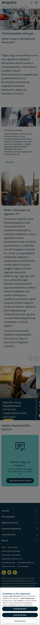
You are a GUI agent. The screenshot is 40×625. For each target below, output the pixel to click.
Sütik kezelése (20, 621)
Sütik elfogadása (19, 609)
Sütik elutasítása (19, 615)
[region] (20, 606)
